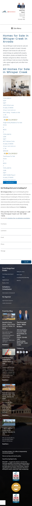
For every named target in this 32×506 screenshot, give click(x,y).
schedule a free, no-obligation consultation (18, 218)
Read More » (5, 344)
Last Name (3, 230)
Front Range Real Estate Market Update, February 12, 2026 (8, 431)
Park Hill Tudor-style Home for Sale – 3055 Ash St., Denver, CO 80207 (8, 396)
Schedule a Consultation (7, 288)
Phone (2, 244)
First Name (4, 224)
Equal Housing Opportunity (9, 459)
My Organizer (6, 297)
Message (3, 251)
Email (2, 237)
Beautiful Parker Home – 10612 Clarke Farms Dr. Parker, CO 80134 (8, 325)
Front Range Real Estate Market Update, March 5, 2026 (7, 360)
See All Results (10, 182)
